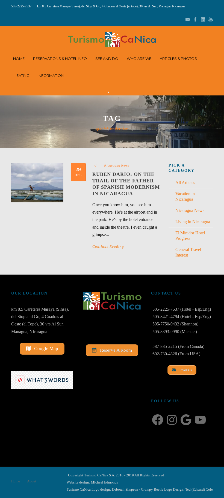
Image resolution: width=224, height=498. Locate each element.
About (31, 481)
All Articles (185, 182)
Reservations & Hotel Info (60, 58)
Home (19, 58)
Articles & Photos (178, 58)
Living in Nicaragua (192, 221)
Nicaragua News (116, 165)
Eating (22, 75)
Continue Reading (108, 246)
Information (51, 75)
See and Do (106, 58)
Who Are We (139, 58)
